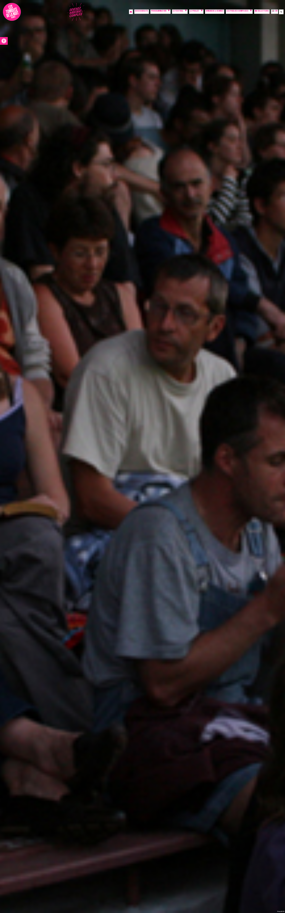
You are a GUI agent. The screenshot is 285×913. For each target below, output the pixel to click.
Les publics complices (237, 11)
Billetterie (263, 11)
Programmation (158, 11)
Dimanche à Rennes (215, 11)
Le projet (194, 11)
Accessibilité (141, 11)
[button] (4, 41)
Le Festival (178, 11)
